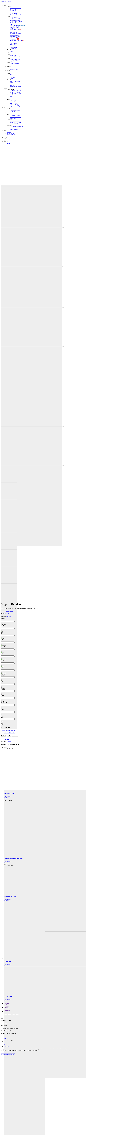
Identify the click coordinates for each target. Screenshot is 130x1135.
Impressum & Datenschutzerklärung (8, 1053)
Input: (2, 0)
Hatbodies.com (4, 1038)
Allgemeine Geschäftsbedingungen (7, 1054)
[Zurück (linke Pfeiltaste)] (1, 1018)
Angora (7, 613)
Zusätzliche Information (9, 733)
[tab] (66, 733)
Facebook (3, 730)
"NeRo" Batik (8, 996)
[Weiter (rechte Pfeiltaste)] (2, 1018)
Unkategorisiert (9, 611)
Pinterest (11, 730)
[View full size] (62, 227)
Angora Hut (7, 961)
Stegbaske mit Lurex (10, 896)
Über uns (3, 1035)
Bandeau (8, 616)
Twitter (7, 730)
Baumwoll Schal (9, 793)
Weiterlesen (6, 797)
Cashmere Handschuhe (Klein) (13, 858)
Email (14, 730)
